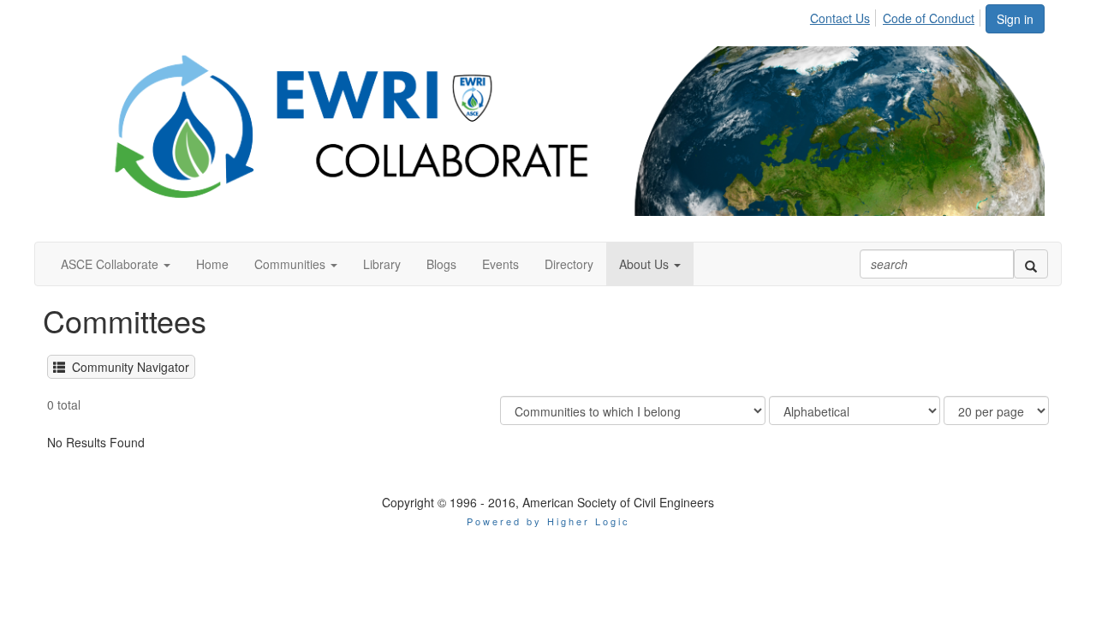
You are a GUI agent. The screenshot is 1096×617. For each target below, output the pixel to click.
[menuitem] (844, 15)
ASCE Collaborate (111, 264)
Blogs (441, 264)
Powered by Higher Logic (548, 521)
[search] (1031, 264)
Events (500, 264)
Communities (291, 264)
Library (382, 264)
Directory (569, 264)
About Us (645, 264)
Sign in (1015, 18)
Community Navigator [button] (127, 366)
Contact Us (840, 18)
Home (212, 264)
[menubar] (897, 15)
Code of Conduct (928, 18)
